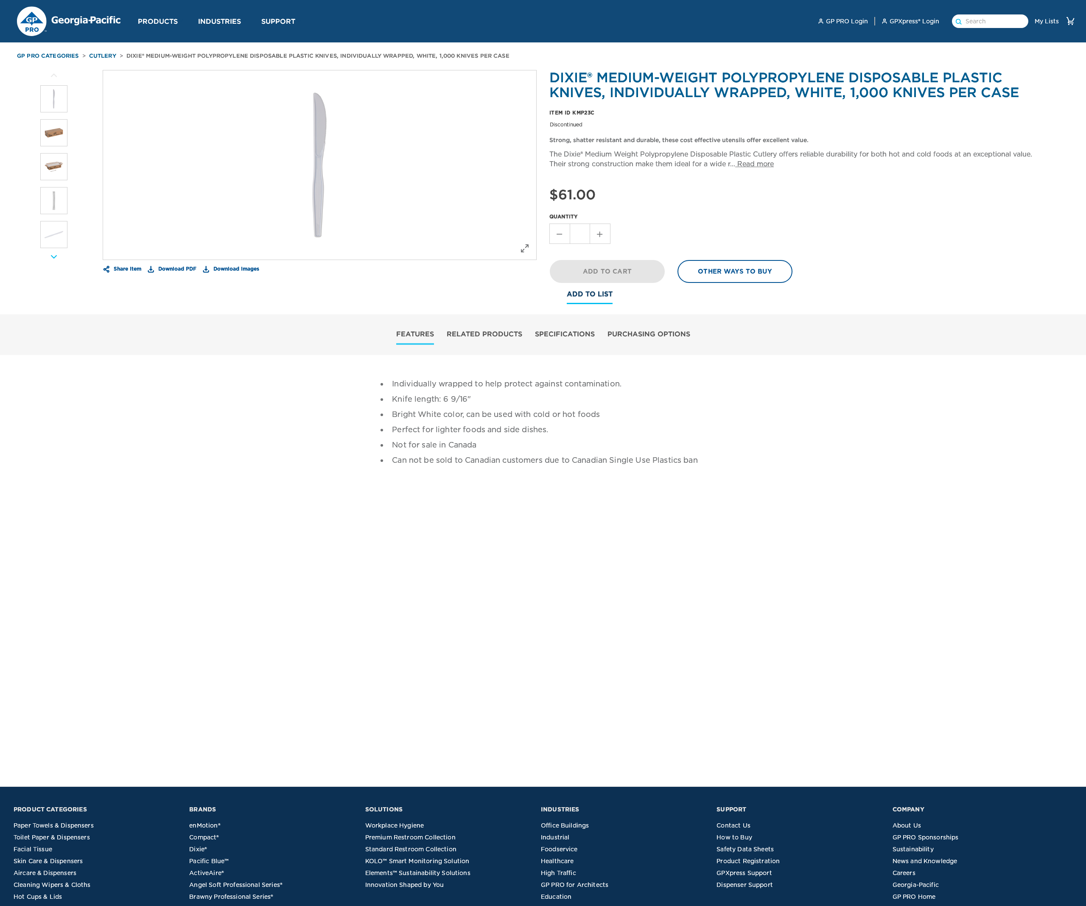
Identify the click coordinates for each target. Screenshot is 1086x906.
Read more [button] (754, 164)
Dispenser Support (745, 884)
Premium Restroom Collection (410, 837)
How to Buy (734, 837)
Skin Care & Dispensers (48, 861)
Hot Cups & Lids (38, 896)
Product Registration (748, 861)
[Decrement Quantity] (559, 234)
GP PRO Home (914, 896)
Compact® (204, 837)
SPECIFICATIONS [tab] (565, 334)
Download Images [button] (235, 268)
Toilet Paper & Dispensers (52, 837)
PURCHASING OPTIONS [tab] (648, 334)
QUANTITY (563, 216)
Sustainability (913, 849)
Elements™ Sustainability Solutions (417, 873)
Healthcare (557, 861)
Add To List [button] (590, 294)
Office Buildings (565, 825)
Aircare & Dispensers (45, 873)
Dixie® (198, 849)
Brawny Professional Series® (231, 896)
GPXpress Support (744, 873)
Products (158, 21)
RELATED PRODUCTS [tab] (484, 334)
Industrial (555, 837)
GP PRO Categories (48, 55)
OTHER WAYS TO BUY (735, 271)
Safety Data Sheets (745, 849)
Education (556, 896)
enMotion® (204, 825)
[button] (181, 20)
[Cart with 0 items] (1070, 21)
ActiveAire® (206, 873)
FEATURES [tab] (415, 334)
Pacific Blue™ (209, 861)
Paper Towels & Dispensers (54, 825)
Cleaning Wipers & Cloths (52, 884)
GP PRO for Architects (574, 884)
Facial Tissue (33, 849)
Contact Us (733, 825)
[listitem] (53, 98)
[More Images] (54, 75)
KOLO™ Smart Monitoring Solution (417, 861)
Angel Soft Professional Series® (236, 884)
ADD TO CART (607, 271)
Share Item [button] (126, 268)
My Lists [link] (1047, 21)
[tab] (415, 335)
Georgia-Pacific (916, 884)
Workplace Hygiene (394, 825)
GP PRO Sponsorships (926, 837)
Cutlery (102, 55)
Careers (904, 873)
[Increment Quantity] (600, 234)
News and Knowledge (925, 861)
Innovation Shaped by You (404, 884)
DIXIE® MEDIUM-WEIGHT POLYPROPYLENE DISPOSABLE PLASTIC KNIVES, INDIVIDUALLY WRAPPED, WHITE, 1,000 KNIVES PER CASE (317, 55)
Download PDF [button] (176, 268)
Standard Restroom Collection (410, 849)
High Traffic (558, 873)
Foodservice (559, 849)
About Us (907, 825)
